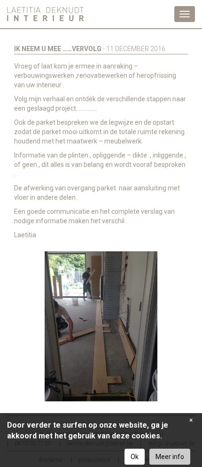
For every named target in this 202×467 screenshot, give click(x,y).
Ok (135, 456)
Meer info (169, 456)
